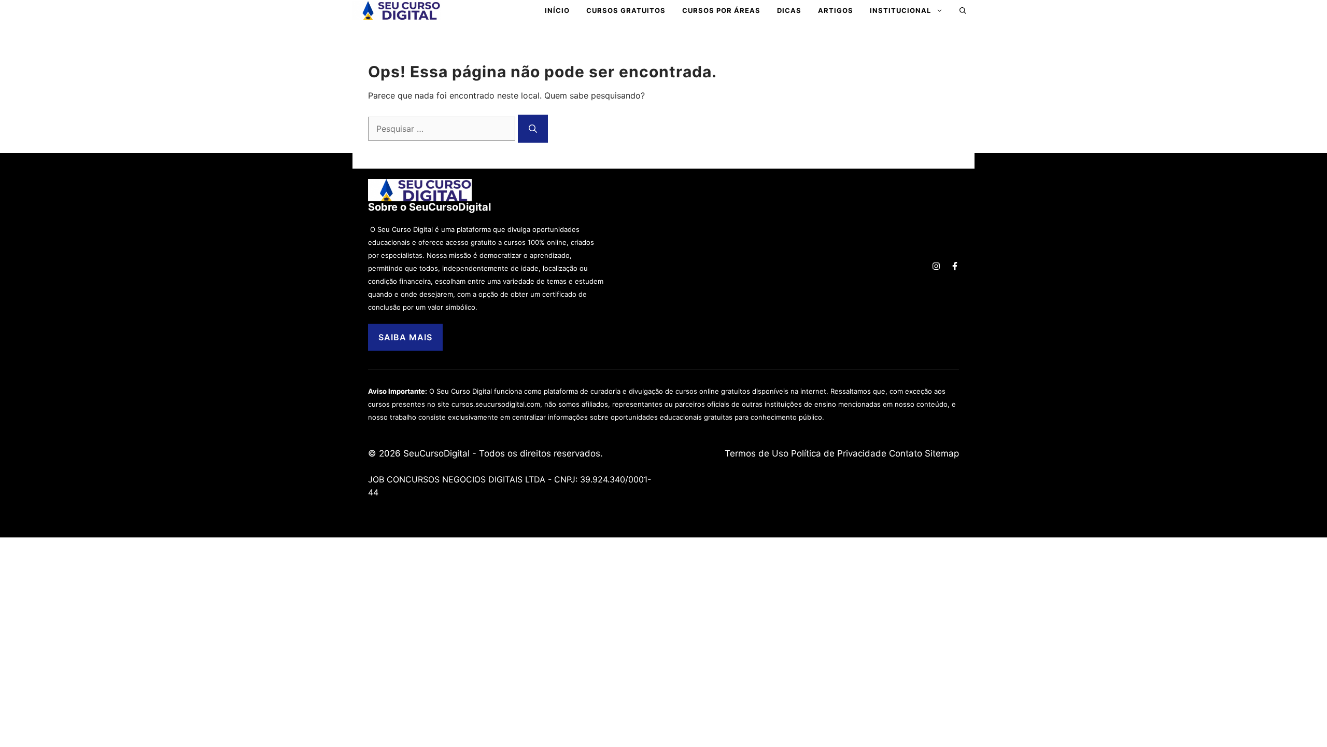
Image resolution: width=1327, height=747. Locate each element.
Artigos (835, 10)
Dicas (789, 10)
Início (557, 10)
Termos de (748, 453)
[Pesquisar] (533, 129)
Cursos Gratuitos (626, 10)
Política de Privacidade (838, 453)
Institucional (900, 10)
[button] (963, 10)
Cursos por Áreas (721, 10)
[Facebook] (955, 266)
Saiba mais (405, 337)
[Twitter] (936, 266)
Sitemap (942, 453)
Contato (905, 453)
